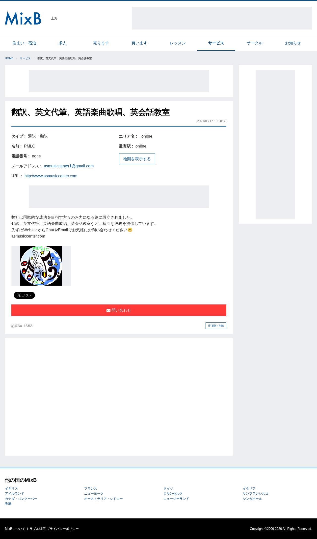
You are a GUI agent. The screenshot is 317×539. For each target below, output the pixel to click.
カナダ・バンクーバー (21, 499)
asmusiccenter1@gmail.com (69, 166)
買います (139, 43)
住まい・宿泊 (24, 43)
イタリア (249, 488)
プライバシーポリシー (63, 529)
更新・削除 (217, 325)
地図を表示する (137, 159)
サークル (255, 43)
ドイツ (168, 488)
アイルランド (14, 493)
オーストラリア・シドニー (103, 499)
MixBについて (15, 529)
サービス (216, 43)
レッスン (178, 43)
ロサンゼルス (173, 493)
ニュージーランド (176, 499)
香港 (8, 504)
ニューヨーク (94, 493)
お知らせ (293, 43)
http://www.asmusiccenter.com (51, 176)
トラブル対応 (36, 529)
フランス (90, 488)
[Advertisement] (222, 18)
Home (9, 58)
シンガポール (252, 499)
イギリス (11, 488)
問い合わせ (120, 310)
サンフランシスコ (255, 493)
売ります (101, 43)
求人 (63, 43)
